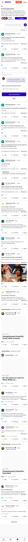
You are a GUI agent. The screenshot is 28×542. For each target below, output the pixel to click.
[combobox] (14, 89)
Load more (14, 522)
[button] (2, 2)
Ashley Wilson (6, 351)
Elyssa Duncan (6, 309)
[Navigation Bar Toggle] (2, 2)
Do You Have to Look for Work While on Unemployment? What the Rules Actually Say (13, 379)
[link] (4, 49)
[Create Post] (25, 24)
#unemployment (19, 227)
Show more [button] (24, 43)
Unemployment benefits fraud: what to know (13, 337)
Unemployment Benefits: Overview (13, 472)
